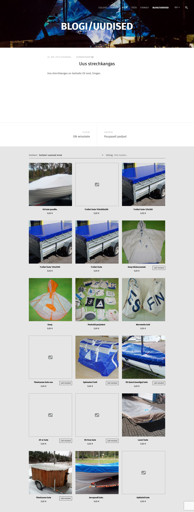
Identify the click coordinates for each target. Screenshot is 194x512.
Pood (125, 7)
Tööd (134, 7)
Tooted (114, 7)
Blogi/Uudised (161, 7)
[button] (177, 7)
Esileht (103, 7)
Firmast (144, 7)
